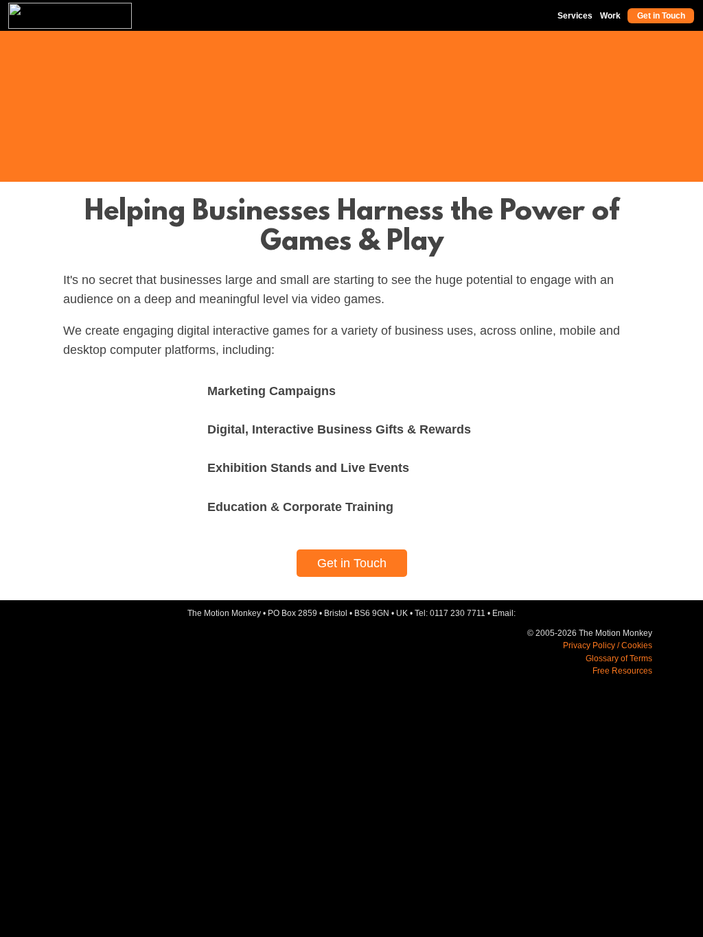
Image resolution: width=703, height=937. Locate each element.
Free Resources (622, 671)
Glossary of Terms (619, 658)
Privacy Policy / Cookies (607, 645)
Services (574, 16)
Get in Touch (661, 16)
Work (610, 16)
